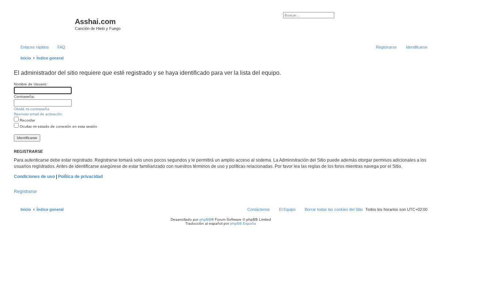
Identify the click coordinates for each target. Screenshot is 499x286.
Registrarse (25, 191)
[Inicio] (43, 23)
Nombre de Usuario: (30, 84)
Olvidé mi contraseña (31, 109)
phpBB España (243, 223)
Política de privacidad (80, 176)
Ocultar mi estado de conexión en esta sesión (58, 126)
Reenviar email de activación (38, 114)
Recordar (27, 120)
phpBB (205, 219)
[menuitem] (58, 47)
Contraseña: (24, 96)
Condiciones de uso (34, 176)
